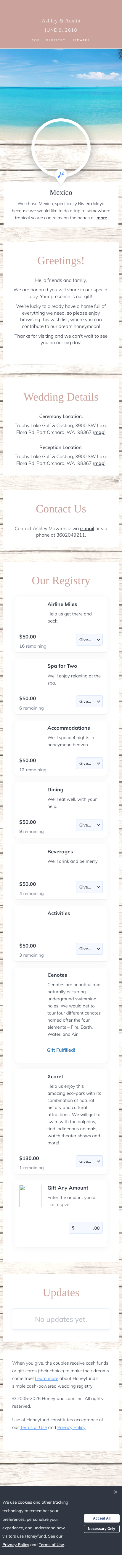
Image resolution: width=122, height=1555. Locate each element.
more (102, 217)
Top (36, 40)
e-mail (87, 528)
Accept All (101, 1518)
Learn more (46, 1378)
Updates (81, 40)
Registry (56, 40)
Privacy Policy (71, 1427)
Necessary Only (101, 1529)
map (99, 432)
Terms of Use (33, 1427)
